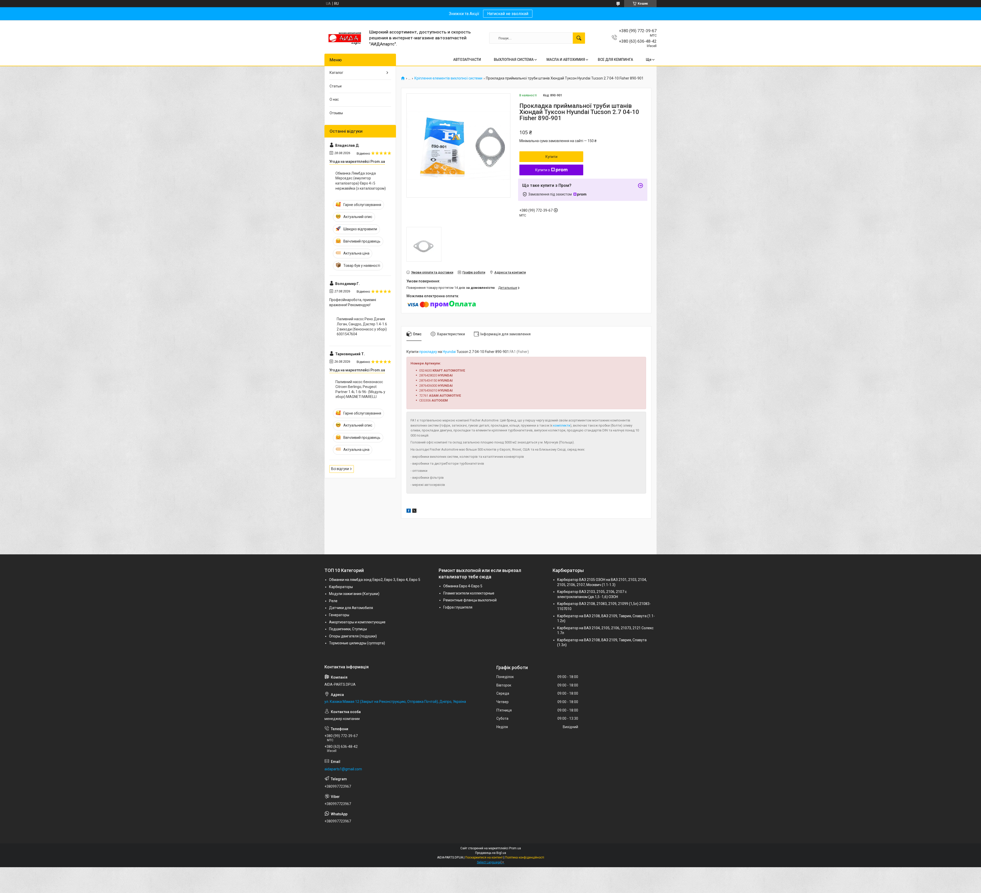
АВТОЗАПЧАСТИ (467, 60)
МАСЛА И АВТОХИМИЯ (565, 60)
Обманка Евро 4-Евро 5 (462, 586)
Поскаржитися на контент (484, 857)
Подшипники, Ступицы (348, 629)
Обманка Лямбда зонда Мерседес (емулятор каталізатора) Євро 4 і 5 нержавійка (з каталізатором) (360, 180)
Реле (333, 601)
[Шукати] (579, 38)
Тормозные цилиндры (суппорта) (357, 643)
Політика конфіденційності (524, 857)
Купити (551, 157)
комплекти (561, 425)
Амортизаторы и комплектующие (357, 622)
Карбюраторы (341, 587)
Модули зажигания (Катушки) (354, 594)
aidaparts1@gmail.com (343, 769)
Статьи (336, 86)
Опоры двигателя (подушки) (353, 636)
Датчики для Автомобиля (351, 608)
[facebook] (408, 511)
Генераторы (339, 615)
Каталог (336, 73)
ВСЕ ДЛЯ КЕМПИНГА (615, 60)
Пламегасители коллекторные (468, 593)
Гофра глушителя (457, 607)
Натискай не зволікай (507, 13)
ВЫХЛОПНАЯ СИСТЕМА (514, 60)
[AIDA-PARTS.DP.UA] (344, 38)
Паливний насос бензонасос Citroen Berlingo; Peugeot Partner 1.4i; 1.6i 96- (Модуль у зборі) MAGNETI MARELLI (360, 389)
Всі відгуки (340, 469)
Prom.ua (515, 848)
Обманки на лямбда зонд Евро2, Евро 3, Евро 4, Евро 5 (374, 580)
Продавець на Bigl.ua (490, 853)
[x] (414, 511)
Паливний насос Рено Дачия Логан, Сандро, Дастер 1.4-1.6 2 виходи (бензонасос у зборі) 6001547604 (362, 326)
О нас (334, 99)
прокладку (428, 352)
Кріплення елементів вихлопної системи (448, 78)
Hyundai (449, 352)
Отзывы (336, 113)
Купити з (542, 170)
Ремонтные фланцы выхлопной (470, 600)
